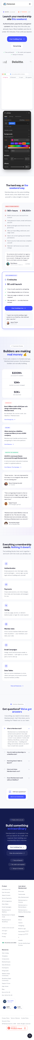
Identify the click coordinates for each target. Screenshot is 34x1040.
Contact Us (23, 934)
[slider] (19, 146)
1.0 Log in (4, 933)
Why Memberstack (23, 897)
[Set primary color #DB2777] (20, 143)
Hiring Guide (5, 970)
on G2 (25, 12)
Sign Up (6, 77)
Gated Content (6, 895)
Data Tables (5, 904)
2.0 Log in (4, 930)
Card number (8, 86)
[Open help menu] (29, 1035)
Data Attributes (6, 965)
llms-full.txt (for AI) (7, 995)
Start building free (15, 39)
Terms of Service (15, 1018)
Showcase (21, 891)
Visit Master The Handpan (11, 467)
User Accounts (6, 892)
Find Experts (5, 967)
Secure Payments (7, 898)
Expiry (7, 90)
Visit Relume (8, 444)
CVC (18, 90)
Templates (5, 956)
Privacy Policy (5, 1018)
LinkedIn (20, 940)
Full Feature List (6, 889)
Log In (21, 77)
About (20, 920)
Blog (3, 989)
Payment (14, 77)
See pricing (17, 46)
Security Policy (6, 1021)
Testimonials (21, 894)
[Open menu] (29, 4)
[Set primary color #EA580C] (24, 143)
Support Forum (6, 983)
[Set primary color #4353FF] (12, 143)
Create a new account (8, 927)
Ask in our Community (17, 796)
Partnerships (23, 931)
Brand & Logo (22, 928)
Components (5, 959)
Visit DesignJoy (8, 419)
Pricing (4, 936)
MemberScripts (6, 962)
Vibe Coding (5, 953)
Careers (20, 922)
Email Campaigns (6, 907)
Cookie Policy (24, 1018)
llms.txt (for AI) (6, 992)
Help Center (5, 986)
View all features (16, 686)
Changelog (21, 925)
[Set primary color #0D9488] (28, 143)
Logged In (29, 77)
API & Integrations (7, 901)
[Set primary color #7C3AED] (16, 143)
